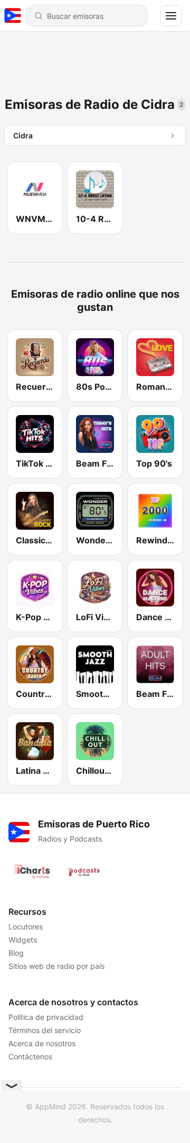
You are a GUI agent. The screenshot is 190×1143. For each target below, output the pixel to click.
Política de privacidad (45, 1017)
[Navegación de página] (171, 15)
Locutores (25, 926)
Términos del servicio (44, 1030)
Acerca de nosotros (41, 1043)
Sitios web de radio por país (56, 966)
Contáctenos (30, 1056)
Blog (16, 952)
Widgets (22, 939)
